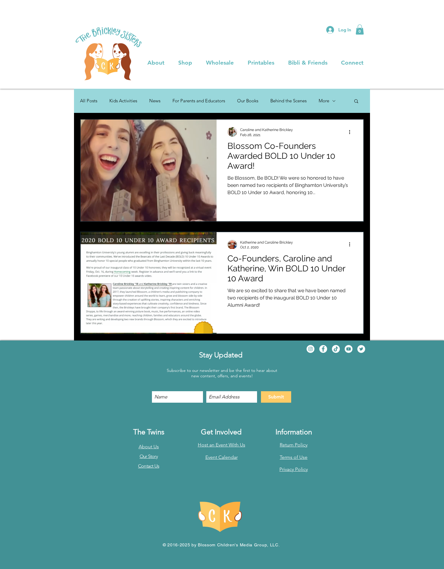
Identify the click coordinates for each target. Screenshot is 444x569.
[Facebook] (323, 349)
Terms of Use (293, 457)
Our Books (247, 101)
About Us (149, 446)
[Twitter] (361, 349)
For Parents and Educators (198, 101)
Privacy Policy (293, 469)
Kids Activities (123, 101)
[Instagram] (310, 349)
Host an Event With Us (221, 445)
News (154, 101)
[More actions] (351, 132)
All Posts (88, 101)
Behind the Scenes (288, 101)
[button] (360, 29)
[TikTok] (336, 349)
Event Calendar (221, 457)
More (324, 101)
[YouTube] (348, 349)
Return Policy (293, 445)
